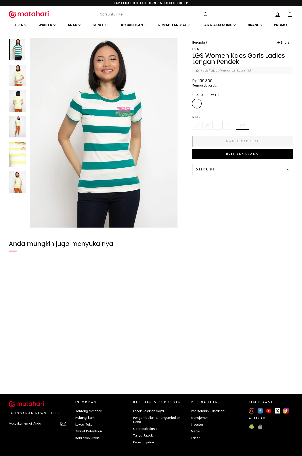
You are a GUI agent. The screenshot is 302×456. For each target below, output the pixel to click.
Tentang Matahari (88, 411)
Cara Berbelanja (145, 429)
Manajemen (199, 418)
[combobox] (154, 14)
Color (205, 95)
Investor (197, 425)
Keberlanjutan (143, 442)
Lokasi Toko (84, 425)
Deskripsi (206, 169)
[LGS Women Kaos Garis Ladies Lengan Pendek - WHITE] (15, 376)
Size (196, 117)
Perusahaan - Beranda (208, 411)
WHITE (196, 103)
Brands (255, 25)
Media (195, 431)
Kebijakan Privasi (87, 438)
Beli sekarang (243, 154)
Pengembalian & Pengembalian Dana (156, 420)
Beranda (198, 43)
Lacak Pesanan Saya (148, 411)
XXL (243, 125)
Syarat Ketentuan (88, 431)
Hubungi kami (85, 418)
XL (229, 125)
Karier (195, 438)
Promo (280, 25)
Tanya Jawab (143, 435)
